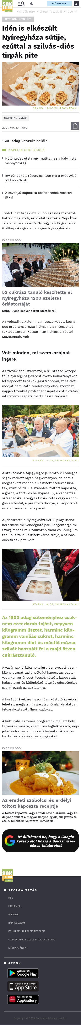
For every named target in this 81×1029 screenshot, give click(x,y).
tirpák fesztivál (50, 11)
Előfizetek (59, 3)
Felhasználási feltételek (26, 931)
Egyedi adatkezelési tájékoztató (31, 939)
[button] (76, 11)
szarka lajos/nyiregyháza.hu (55, 604)
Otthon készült (18, 19)
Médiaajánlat (17, 947)
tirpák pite (27, 11)
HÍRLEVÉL (14, 906)
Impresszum (16, 922)
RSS (10, 897)
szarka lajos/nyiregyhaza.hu (56, 108)
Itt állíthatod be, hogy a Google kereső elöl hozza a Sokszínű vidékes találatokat (45, 841)
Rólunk (13, 914)
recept (71, 11)
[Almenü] (21, 3)
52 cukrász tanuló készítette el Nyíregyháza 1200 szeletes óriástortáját (37, 298)
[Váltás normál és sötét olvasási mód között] (31, 3)
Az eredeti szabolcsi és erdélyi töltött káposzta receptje (36, 803)
